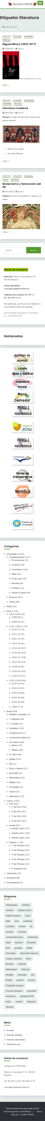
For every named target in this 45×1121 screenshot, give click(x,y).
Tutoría (12, 791)
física (8, 948)
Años (8, 611)
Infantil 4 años (18, 833)
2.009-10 (16, 622)
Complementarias (17, 557)
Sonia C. (20, 49)
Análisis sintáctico (13, 916)
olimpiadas (22, 975)
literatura (9, 964)
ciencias (22, 926)
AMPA (9, 606)
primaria (31, 980)
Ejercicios (19, 942)
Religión (12, 782)
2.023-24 (16, 693)
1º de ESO (16, 807)
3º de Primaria (18, 854)
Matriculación (11, 969)
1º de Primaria (18, 845)
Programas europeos (15, 985)
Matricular (25, 969)
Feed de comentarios (15, 1039)
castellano (10, 926)
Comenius (16, 564)
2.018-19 (16, 666)
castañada (27, 921)
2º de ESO (16, 811)
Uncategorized (13, 882)
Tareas (12, 602)
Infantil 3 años (18, 828)
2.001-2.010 (15, 614)
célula (8, 942)
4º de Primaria (18, 859)
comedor (9, 932)
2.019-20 (16, 671)
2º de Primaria (18, 850)
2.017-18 (16, 662)
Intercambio (11, 953)
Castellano (28, 36)
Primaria (12, 842)
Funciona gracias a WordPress (18, 1111)
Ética (11, 763)
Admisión (26, 905)
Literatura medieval (15, 108)
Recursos (6, 40)
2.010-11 (16, 629)
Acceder (10, 1030)
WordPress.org (13, 1044)
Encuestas (31, 942)
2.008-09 (16, 617)
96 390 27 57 (14, 297)
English (12, 759)
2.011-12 (16, 634)
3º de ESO (17, 100)
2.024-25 (16, 697)
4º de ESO (17, 36)
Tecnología (14, 787)
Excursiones (17, 569)
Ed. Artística (14, 742)
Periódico (16, 588)
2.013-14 (16, 643)
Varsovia (9, 1007)
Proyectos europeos (14, 991)
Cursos (5, 179)
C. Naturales (14, 719)
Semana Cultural (19, 592)
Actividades (29, 100)
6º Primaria (16, 868)
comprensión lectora (14, 937)
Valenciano (14, 796)
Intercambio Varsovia (29, 953)
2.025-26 (16, 702)
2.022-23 (16, 688)
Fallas (14, 574)
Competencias (15, 733)
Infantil (12, 825)
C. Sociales (14, 723)
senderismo (11, 996)
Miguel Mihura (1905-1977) (19, 44)
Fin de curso (17, 578)
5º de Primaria (18, 864)
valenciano (31, 1002)
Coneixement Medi (17, 737)
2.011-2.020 (15, 626)
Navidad (15, 583)
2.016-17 (16, 657)
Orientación (11, 873)
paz (32, 975)
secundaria (31, 991)
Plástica (15, 750)
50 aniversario (18, 560)
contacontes (32, 937)
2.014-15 (6, 36)
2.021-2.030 (15, 680)
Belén (8, 921)
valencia (19, 1002)
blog (17, 921)
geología (18, 948)
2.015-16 (16, 652)
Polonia (9, 980)
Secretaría (11, 878)
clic (31, 926)
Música (15, 745)
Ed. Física (13, 754)
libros (28, 959)
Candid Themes (27, 1114)
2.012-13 (16, 638)
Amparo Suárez (24, 910)
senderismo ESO (27, 996)
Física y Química (16, 768)
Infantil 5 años (18, 837)
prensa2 (20, 980)
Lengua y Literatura (14, 959)
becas (27, 916)
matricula (22, 964)
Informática (14, 773)
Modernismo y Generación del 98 (21, 185)
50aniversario (11, 905)
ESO (11, 804)
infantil (29, 948)
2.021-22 (16, 683)
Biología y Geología (17, 714)
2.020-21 (16, 675)
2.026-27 (16, 706)
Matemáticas (15, 777)
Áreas (9, 711)
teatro (8, 1002)
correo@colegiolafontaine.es (16, 288)
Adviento (10, 910)
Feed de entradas (14, 1035)
